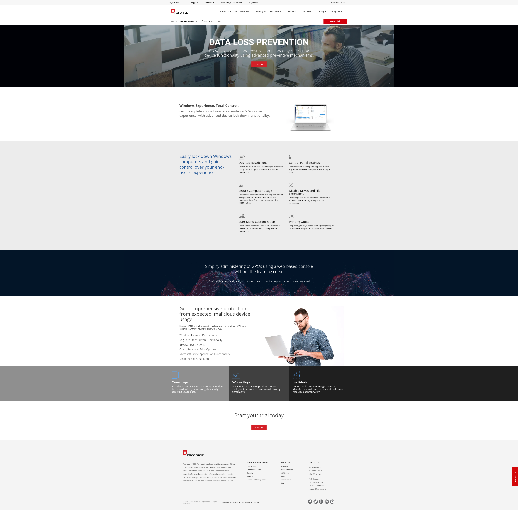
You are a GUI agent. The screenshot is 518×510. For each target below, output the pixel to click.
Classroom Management (256, 480)
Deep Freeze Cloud (254, 469)
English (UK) (174, 3)
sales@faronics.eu (315, 474)
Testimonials (286, 480)
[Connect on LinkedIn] (321, 502)
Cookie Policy (236, 502)
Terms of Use (247, 502)
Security (250, 473)
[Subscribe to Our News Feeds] (327, 502)
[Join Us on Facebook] (310, 502)
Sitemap (256, 502)
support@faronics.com (317, 489)
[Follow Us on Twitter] (316, 502)
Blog (283, 476)
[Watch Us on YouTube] (332, 502)
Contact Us (314, 463)
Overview (284, 466)
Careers (284, 483)
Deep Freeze (251, 466)
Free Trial (335, 21)
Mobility (250, 476)
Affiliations (285, 473)
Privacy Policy (226, 502)
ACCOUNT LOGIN (338, 2)
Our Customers (287, 469)
